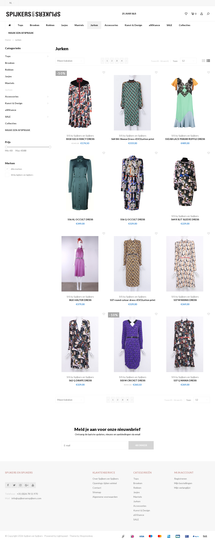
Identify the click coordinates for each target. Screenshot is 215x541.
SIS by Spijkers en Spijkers (22, 175)
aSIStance (154, 25)
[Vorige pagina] (102, 61)
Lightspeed (62, 536)
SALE (169, 25)
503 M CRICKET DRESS (132, 380)
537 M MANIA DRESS (185, 300)
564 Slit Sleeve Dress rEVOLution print (132, 139)
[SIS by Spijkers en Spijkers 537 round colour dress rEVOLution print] (132, 263)
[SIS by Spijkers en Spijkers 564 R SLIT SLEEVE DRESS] (185, 183)
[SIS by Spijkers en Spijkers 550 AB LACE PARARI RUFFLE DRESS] (185, 102)
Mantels (79, 25)
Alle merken (16, 169)
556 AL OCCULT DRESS (80, 219)
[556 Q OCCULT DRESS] (132, 183)
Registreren (180, 478)
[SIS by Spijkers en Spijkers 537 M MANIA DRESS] (185, 263)
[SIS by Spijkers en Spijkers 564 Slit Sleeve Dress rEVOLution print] (132, 102)
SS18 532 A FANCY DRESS (80, 139)
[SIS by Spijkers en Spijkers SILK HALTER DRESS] (80, 263)
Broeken (34, 25)
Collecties (184, 25)
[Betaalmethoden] (123, 536)
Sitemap (97, 492)
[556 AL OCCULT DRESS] (80, 183)
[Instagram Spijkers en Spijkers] (20, 485)
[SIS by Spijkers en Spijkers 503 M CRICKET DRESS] (132, 344)
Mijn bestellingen (183, 483)
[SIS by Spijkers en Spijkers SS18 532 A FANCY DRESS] (80, 102)
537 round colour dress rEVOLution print (132, 300)
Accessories (111, 25)
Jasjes (64, 25)
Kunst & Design (133, 25)
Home (8, 40)
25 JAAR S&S (129, 13)
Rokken (50, 25)
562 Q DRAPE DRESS (80, 380)
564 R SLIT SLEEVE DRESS (185, 219)
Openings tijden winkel (105, 483)
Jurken (94, 25)
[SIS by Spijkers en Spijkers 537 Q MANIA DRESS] (185, 344)
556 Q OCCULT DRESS (132, 219)
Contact (97, 487)
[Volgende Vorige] (126, 61)
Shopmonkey (86, 536)
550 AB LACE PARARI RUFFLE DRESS (185, 139)
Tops (20, 25)
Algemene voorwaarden (105, 496)
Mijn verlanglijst (182, 487)
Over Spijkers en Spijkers (106, 478)
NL (10, 3)
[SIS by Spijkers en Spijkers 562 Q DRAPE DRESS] (80, 344)
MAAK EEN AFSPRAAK (21, 32)
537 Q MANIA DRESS (185, 380)
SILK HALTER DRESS (80, 300)
